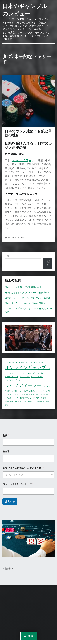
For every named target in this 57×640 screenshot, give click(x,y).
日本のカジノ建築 (11, 394)
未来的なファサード (27, 398)
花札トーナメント (29, 402)
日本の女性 (24, 394)
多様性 (7, 391)
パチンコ (23, 373)
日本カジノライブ (11, 398)
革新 (47, 402)
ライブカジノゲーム (12, 380)
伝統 (44, 386)
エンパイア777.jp (21, 160)
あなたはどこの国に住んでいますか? (23, 467)
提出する (10, 501)
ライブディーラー (23, 385)
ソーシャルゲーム (11, 373)
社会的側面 (9, 402)
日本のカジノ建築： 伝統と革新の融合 (28, 133)
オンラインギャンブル (27, 367)
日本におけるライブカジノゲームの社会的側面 (27, 292)
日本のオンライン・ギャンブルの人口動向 (25, 303)
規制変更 (40, 402)
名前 (6, 435)
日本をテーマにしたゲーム (39, 394)
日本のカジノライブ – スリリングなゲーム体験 (27, 297)
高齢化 (7, 405)
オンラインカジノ (40, 362)
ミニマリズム (25, 377)
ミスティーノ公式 (11, 377)
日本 (26, 391)
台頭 (48, 386)
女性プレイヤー (17, 391)
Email (6, 451)
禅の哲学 (18, 402)
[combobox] (28, 474)
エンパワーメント (25, 362)
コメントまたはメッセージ (18, 484)
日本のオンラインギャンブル (40, 391)
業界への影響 (41, 398)
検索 (7, 256)
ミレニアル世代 (37, 377)
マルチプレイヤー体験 (36, 373)
